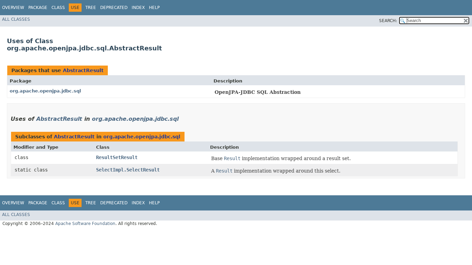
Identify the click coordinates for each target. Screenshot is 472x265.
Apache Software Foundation (85, 223)
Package (37, 7)
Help (154, 7)
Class (58, 7)
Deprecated (114, 7)
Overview (13, 7)
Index (138, 7)
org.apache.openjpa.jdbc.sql (45, 91)
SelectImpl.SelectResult (128, 170)
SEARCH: (388, 20)
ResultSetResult (117, 157)
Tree (90, 7)
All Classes (16, 19)
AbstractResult (83, 70)
